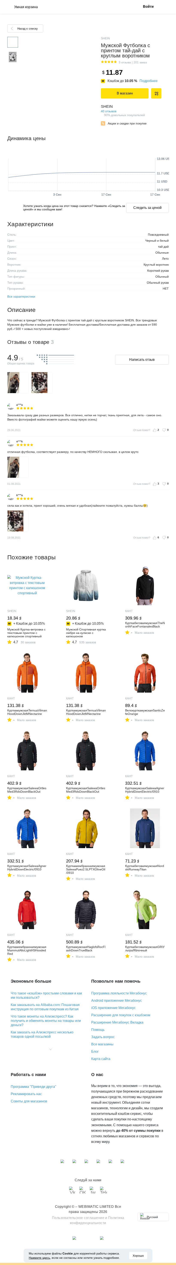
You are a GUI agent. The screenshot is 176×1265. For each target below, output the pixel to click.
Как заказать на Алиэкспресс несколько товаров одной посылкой (42, 1034)
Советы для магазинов (29, 1101)
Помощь (98, 1029)
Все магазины (102, 1044)
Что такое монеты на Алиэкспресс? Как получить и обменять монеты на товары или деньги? (46, 1021)
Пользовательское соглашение (78, 1218)
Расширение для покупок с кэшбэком (120, 1015)
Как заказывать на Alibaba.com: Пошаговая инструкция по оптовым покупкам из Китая (45, 1007)
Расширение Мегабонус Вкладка (117, 1022)
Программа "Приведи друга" (33, 1086)
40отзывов (108, 111)
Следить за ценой (147, 208)
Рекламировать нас (26, 1094)
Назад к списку (27, 28)
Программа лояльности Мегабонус (119, 993)
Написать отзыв (142, 359)
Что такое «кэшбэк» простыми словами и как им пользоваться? (46, 995)
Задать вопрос (103, 1037)
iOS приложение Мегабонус (113, 1008)
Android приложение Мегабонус (116, 1000)
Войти (148, 6)
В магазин (125, 93)
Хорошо (138, 1255)
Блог (95, 1051)
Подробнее (149, 81)
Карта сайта (100, 1059)
